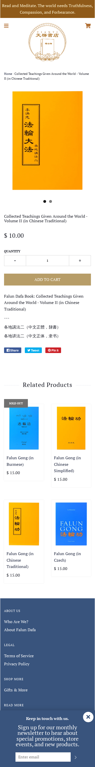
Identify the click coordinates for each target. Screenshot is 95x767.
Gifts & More (16, 690)
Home (8, 74)
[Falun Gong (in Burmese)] (24, 428)
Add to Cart (47, 279)
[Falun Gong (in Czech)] (71, 524)
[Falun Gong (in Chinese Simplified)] (71, 428)
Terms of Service (19, 656)
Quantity (12, 251)
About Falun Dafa (20, 629)
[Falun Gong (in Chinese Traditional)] (24, 524)
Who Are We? (16, 621)
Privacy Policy (16, 664)
